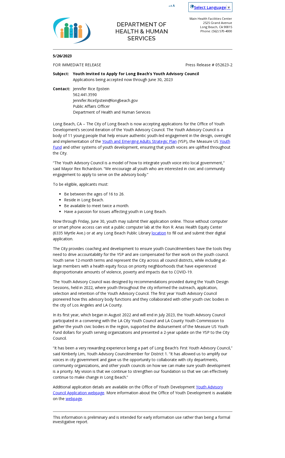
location (159, 233)
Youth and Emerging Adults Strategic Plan (139, 141)
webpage (74, 398)
